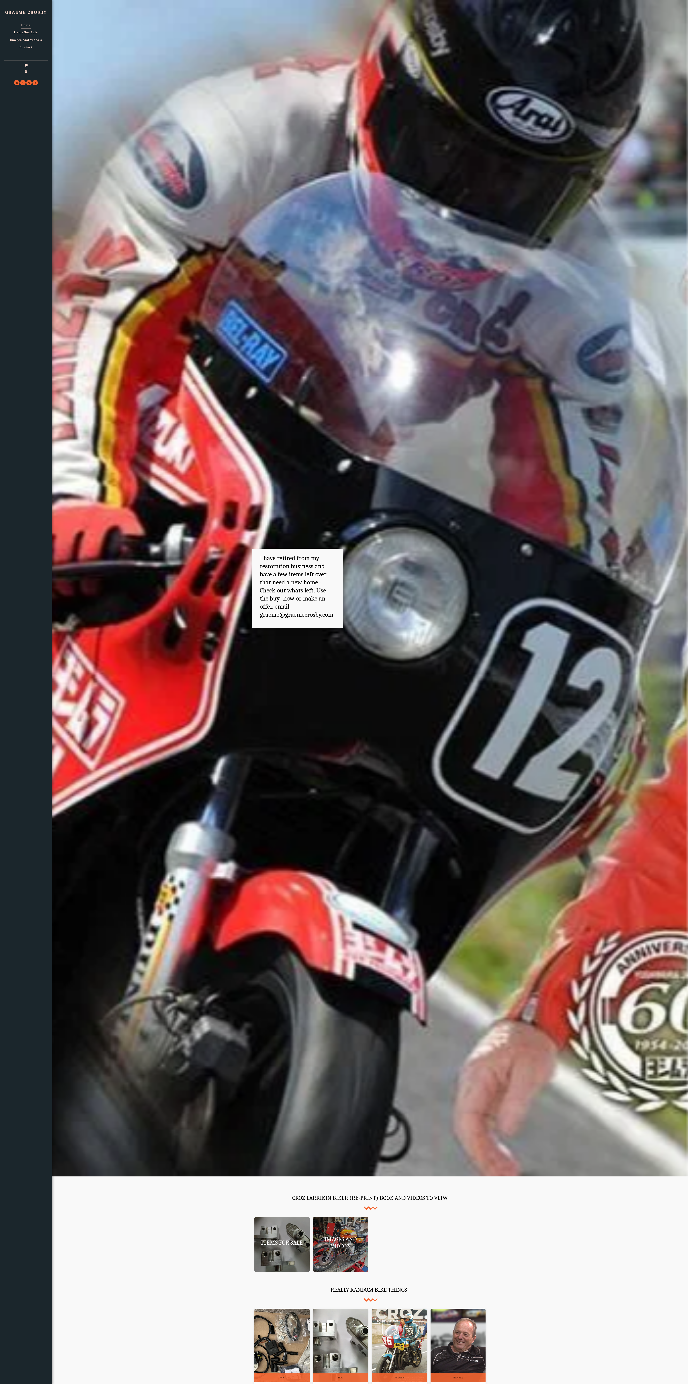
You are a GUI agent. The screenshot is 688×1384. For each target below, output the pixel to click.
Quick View (282, 1364)
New (282, 1377)
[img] (282, 1345)
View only (458, 1377)
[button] (26, 65)
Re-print (399, 1377)
